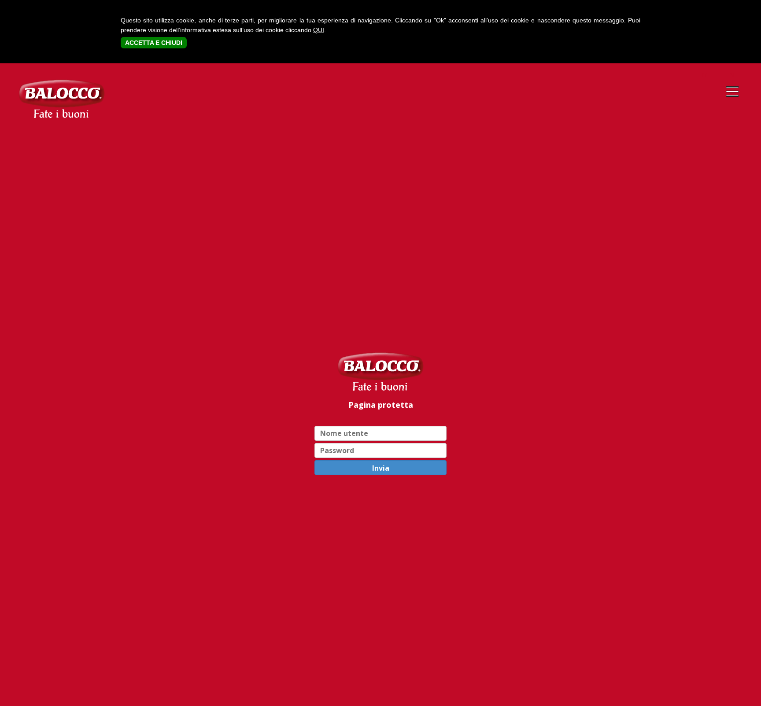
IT (704, 75)
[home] (380, 371)
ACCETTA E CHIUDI (153, 42)
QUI (318, 29)
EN (731, 75)
